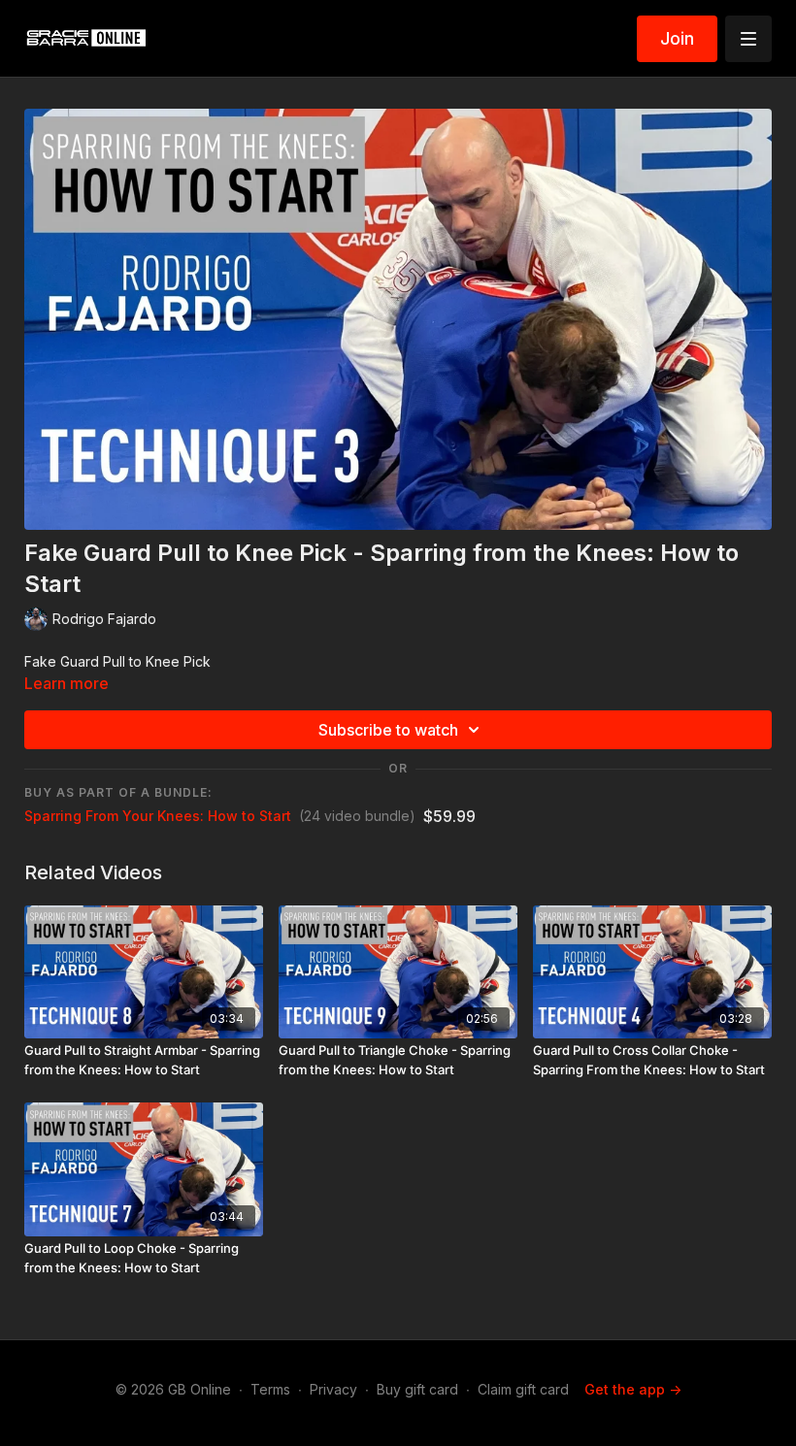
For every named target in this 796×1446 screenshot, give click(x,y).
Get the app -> (632, 1389)
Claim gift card (523, 1389)
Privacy (333, 1389)
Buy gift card (417, 1389)
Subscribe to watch (388, 729)
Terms (270, 1389)
